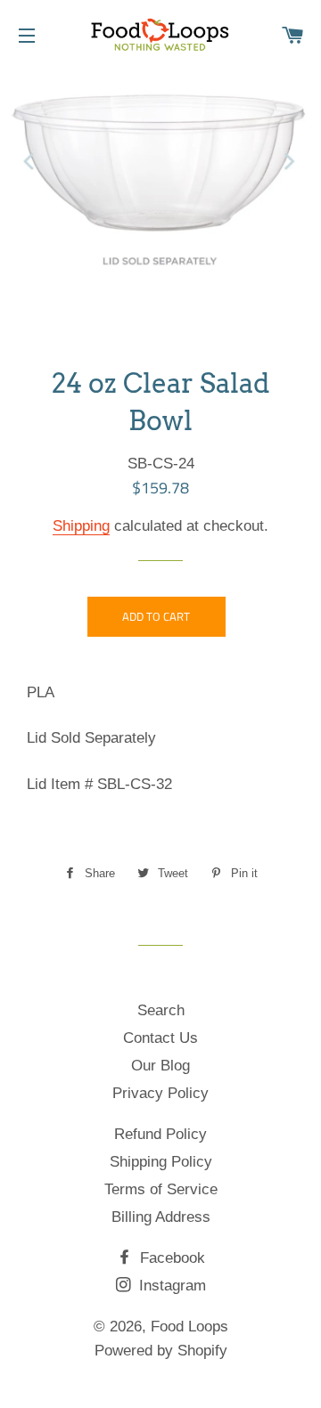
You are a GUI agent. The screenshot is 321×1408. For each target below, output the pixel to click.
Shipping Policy (161, 1161)
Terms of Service (161, 1189)
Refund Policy (160, 1134)
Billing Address (160, 1217)
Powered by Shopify (161, 1350)
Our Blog (160, 1065)
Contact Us (160, 1038)
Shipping (81, 525)
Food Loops (189, 1326)
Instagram (170, 1285)
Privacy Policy (160, 1093)
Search (161, 1010)
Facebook (170, 1257)
